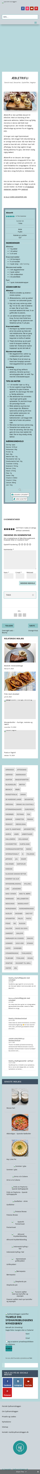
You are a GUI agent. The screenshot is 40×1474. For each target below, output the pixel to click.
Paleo (20, 918)
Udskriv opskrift (21, 495)
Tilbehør (9, 958)
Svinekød (17, 948)
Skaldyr (19, 933)
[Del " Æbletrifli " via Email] (24, 615)
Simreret (9, 933)
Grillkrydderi (11, 1264)
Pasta (28, 918)
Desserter (17, 82)
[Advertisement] (20, 45)
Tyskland (20, 958)
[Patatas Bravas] (20, 1212)
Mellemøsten (22, 899)
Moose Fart (11, 1108)
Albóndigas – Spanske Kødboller (19, 1134)
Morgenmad (11, 908)
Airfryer (9, 775)
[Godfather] (20, 1201)
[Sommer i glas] (20, 1166)
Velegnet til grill (23, 963)
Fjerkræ (9, 819)
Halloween (10, 839)
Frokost (9, 824)
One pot (29, 913)
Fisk (28, 814)
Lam (7, 889)
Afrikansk (10, 770)
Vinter (8, 968)
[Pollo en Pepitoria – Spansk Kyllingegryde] (20, 1188)
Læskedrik (16, 889)
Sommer (9, 943)
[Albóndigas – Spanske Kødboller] (20, 1122)
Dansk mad (8, 82)
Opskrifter (25, 82)
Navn (6, 572)
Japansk (9, 859)
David (11, 978)
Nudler (9, 913)
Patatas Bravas (12, 1215)
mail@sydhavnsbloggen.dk (18, 1432)
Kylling (27, 884)
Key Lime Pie (11, 1159)
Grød (16, 834)
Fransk (30, 819)
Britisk (22, 784)
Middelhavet (23, 904)
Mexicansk (10, 904)
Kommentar (9, 549)
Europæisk (29, 809)
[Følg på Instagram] (27, 8)
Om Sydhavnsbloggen (10, 1411)
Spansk (30, 943)
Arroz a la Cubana (13, 1180)
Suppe (8, 948)
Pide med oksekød (11, 694)
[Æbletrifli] (20, 110)
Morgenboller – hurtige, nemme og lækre (18, 723)
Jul (16, 859)
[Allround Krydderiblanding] (20, 1235)
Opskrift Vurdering (11, 544)
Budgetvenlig (11, 794)
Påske (8, 923)
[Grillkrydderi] (20, 1260)
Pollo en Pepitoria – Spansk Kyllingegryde (17, 1193)
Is (22, 854)
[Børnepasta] (20, 1271)
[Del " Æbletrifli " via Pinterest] (20, 615)
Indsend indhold (27, 583)
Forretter (19, 819)
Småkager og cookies (15, 938)
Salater (9, 928)
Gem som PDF (21, 499)
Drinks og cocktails (25, 804)
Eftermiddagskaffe (14, 809)
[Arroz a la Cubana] (20, 1176)
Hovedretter (11, 844)
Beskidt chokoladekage (13, 666)
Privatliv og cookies (9, 1416)
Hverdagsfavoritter (14, 849)
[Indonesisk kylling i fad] (20, 1248)
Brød (17, 789)
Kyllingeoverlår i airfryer (24, 1061)
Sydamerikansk (12, 953)
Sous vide (20, 943)
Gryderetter (29, 829)
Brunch (9, 789)
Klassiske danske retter (16, 874)
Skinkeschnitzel (21, 1018)
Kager (23, 859)
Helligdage (23, 839)
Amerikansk (21, 775)
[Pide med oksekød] (20, 681)
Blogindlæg (11, 784)
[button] (7, 216)
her (31, 1358)
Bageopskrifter (21, 779)
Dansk (23, 794)
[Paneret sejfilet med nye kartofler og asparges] (20, 1294)
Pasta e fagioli (10, 752)
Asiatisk (9, 779)
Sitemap (5, 1427)
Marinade (10, 899)
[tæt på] (3, 1365)
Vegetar (33, 82)
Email (28, 1338)
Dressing (9, 804)
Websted (30, 572)
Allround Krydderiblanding (17, 1239)
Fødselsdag (21, 824)
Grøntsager (27, 834)
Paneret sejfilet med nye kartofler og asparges (19, 1300)
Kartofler (21, 864)
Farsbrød (10, 814)
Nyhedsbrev (6, 1422)
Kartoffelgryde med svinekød (19, 979)
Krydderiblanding (13, 884)
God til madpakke (13, 829)
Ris (15, 923)
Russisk (22, 923)
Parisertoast (11, 1227)
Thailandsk (26, 953)
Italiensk (30, 854)
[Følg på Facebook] (23, 8)
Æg (15, 968)
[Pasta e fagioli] (20, 739)
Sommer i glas (12, 1169)
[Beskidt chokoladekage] (20, 652)
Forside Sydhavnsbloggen (11, 1406)
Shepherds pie (12, 1285)
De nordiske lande (13, 799)
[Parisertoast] (20, 1223)
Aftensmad (21, 770)
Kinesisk (9, 869)
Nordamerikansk (26, 908)
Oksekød (18, 913)
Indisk (28, 849)
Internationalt (12, 854)
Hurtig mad (25, 844)
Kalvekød (10, 864)
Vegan (30, 958)
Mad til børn (24, 894)
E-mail (19, 572)
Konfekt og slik (12, 879)
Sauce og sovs (21, 928)
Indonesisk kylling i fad (15, 1252)
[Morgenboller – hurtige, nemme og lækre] (20, 709)
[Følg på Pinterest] (36, 8)
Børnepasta (11, 1275)
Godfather (10, 1205)
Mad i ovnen (11, 894)
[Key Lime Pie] (20, 1148)
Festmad (20, 814)
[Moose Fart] (20, 1097)
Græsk (8, 834)
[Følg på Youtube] (32, 8)
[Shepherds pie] (20, 1282)
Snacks (30, 938)
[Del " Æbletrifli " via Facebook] (15, 615)
